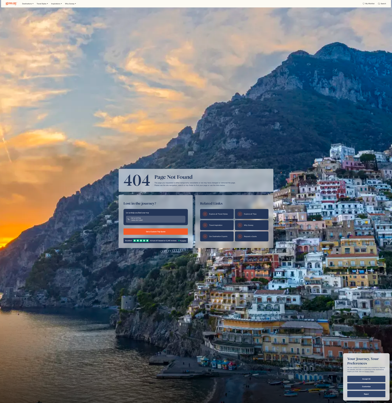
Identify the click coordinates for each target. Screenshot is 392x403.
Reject (366, 394)
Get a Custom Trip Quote (155, 232)
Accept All (366, 379)
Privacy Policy (369, 371)
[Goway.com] (11, 3)
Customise (366, 386)
